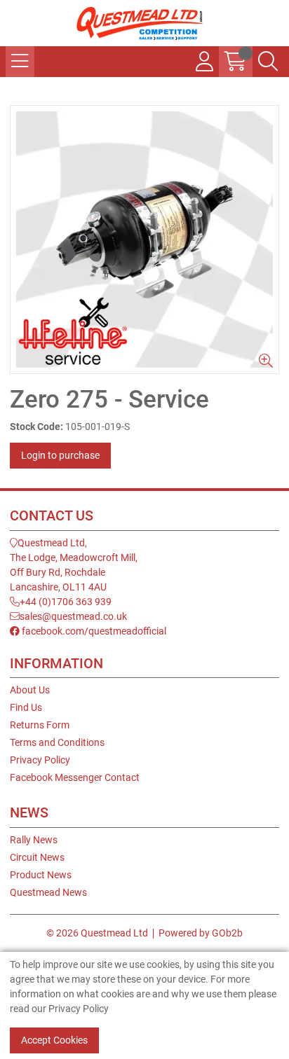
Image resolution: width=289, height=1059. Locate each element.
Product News (41, 874)
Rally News (34, 839)
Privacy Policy (40, 760)
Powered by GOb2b (201, 933)
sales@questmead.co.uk (73, 616)
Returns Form (39, 725)
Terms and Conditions (57, 742)
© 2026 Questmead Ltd (97, 933)
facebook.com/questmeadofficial (93, 631)
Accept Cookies (54, 1040)
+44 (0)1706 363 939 (66, 601)
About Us (30, 689)
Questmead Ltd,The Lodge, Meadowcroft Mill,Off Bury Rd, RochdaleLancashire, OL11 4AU (73, 565)
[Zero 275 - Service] (144, 239)
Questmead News (48, 892)
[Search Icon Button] (268, 61)
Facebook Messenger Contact (75, 777)
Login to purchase (60, 455)
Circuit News (37, 857)
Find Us (26, 707)
